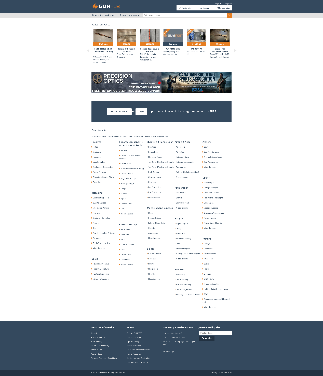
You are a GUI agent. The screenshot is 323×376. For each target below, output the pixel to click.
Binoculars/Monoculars (214, 213)
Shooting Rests (155, 157)
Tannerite (180, 233)
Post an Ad (187, 8)
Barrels (123, 150)
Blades (150, 248)
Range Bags (153, 152)
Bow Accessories (211, 162)
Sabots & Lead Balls (156, 223)
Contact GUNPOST (134, 333)
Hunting (207, 238)
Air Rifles (180, 152)
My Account (204, 8)
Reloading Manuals (101, 263)
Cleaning (152, 228)
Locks (122, 249)
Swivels (123, 193)
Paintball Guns (182, 157)
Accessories (181, 167)
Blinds (206, 263)
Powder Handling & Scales (104, 233)
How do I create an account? (174, 337)
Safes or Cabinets (128, 244)
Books (94, 258)
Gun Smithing (182, 279)
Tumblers (97, 238)
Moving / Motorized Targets (188, 253)
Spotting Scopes (211, 208)
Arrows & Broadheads (213, 157)
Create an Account (119, 111)
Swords (151, 263)
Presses (96, 223)
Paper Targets (182, 223)
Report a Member (134, 345)
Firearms (96, 141)
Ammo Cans (125, 254)
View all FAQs (168, 352)
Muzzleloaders (99, 162)
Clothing (207, 274)
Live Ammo (181, 192)
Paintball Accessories (185, 162)
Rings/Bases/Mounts (213, 223)
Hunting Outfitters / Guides (188, 294)
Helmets (152, 182)
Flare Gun (97, 182)
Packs (206, 269)
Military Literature (101, 279)
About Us (94, 333)
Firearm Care (126, 203)
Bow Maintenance (211, 152)
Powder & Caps (154, 218)
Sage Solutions (225, 372)
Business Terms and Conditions (104, 358)
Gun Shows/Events (184, 289)
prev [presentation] (87, 50)
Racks (123, 239)
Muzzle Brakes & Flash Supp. (132, 168)
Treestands (208, 258)
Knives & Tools (154, 253)
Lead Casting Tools (101, 197)
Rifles (95, 147)
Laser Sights (209, 202)
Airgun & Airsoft (184, 141)
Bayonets (152, 258)
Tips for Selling (133, 341)
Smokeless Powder (101, 208)
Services (179, 269)
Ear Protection (154, 187)
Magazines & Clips (128, 178)
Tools (122, 208)
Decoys (207, 243)
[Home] (108, 6)
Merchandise (224, 8)
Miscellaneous (126, 213)
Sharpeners (153, 269)
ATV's (206, 294)
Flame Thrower (99, 172)
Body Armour (153, 172)
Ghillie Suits (209, 279)
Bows (206, 147)
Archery (207, 141)
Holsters (152, 147)
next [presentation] (235, 50)
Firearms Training (183, 284)
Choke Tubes (125, 163)
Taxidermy (180, 274)
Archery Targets (183, 248)
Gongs (179, 228)
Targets (179, 218)
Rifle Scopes (209, 182)
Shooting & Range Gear (160, 141)
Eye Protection (154, 192)
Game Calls (208, 248)
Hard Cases (125, 229)
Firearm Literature (101, 269)
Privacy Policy (96, 341)
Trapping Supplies (211, 284)
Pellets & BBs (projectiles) (187, 172)
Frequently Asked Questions (138, 350)
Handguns (97, 157)
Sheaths (151, 274)
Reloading (96, 192)
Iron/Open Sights (128, 183)
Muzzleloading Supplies (160, 207)
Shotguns (97, 152)
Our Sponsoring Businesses (138, 362)
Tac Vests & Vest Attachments (161, 167)
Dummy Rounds (183, 202)
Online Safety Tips (134, 337)
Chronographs (154, 177)
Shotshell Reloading (101, 218)
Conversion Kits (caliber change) (130, 157)
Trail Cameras (210, 253)
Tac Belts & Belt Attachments (161, 162)
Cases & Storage (128, 224)
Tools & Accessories (101, 243)
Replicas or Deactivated (103, 167)
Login (141, 111)
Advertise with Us (98, 337)
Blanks (179, 197)
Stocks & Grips (126, 173)
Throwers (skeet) (183, 238)
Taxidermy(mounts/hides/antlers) (216, 300)
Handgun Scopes (211, 187)
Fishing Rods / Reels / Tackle (216, 289)
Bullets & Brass (99, 202)
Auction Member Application (138, 358)
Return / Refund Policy (100, 345)
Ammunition (181, 187)
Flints (150, 213)
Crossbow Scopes (211, 192)
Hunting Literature (101, 274)
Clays (178, 243)
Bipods (123, 198)
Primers (96, 213)
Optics (206, 177)
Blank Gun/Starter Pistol (103, 177)
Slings (123, 188)
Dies (94, 228)
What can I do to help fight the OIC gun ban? (179, 342)
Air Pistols (180, 147)
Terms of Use (96, 350)
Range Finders (210, 218)
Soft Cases (124, 234)
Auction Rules (96, 354)
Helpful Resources (134, 354)
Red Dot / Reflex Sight (213, 197)
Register (228, 3)
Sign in (218, 3)
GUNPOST (102, 372)
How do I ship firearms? (172, 333)
